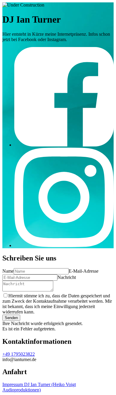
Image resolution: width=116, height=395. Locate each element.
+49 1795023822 (18, 354)
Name (8, 271)
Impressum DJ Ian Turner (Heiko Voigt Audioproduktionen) (39, 387)
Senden (11, 318)
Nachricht (66, 277)
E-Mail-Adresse (83, 271)
